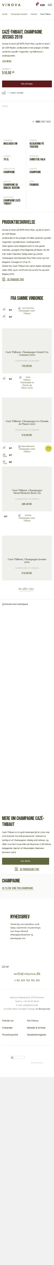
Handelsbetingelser (36, 1035)
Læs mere (6, 61)
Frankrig (34, 14)
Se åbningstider (43, 1009)
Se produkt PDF (15, 279)
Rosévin (16, 188)
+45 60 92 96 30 (27, 980)
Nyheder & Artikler (36, 1028)
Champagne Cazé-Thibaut (12, 202)
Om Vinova (32, 1021)
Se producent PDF (29, 869)
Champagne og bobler (19, 14)
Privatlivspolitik (10, 1035)
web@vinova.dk (27, 974)
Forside (4, 14)
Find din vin (8, 1021)
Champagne (9, 172)
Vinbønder (7, 1028)
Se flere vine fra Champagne (17, 888)
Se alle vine (26, 588)
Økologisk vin (10, 144)
